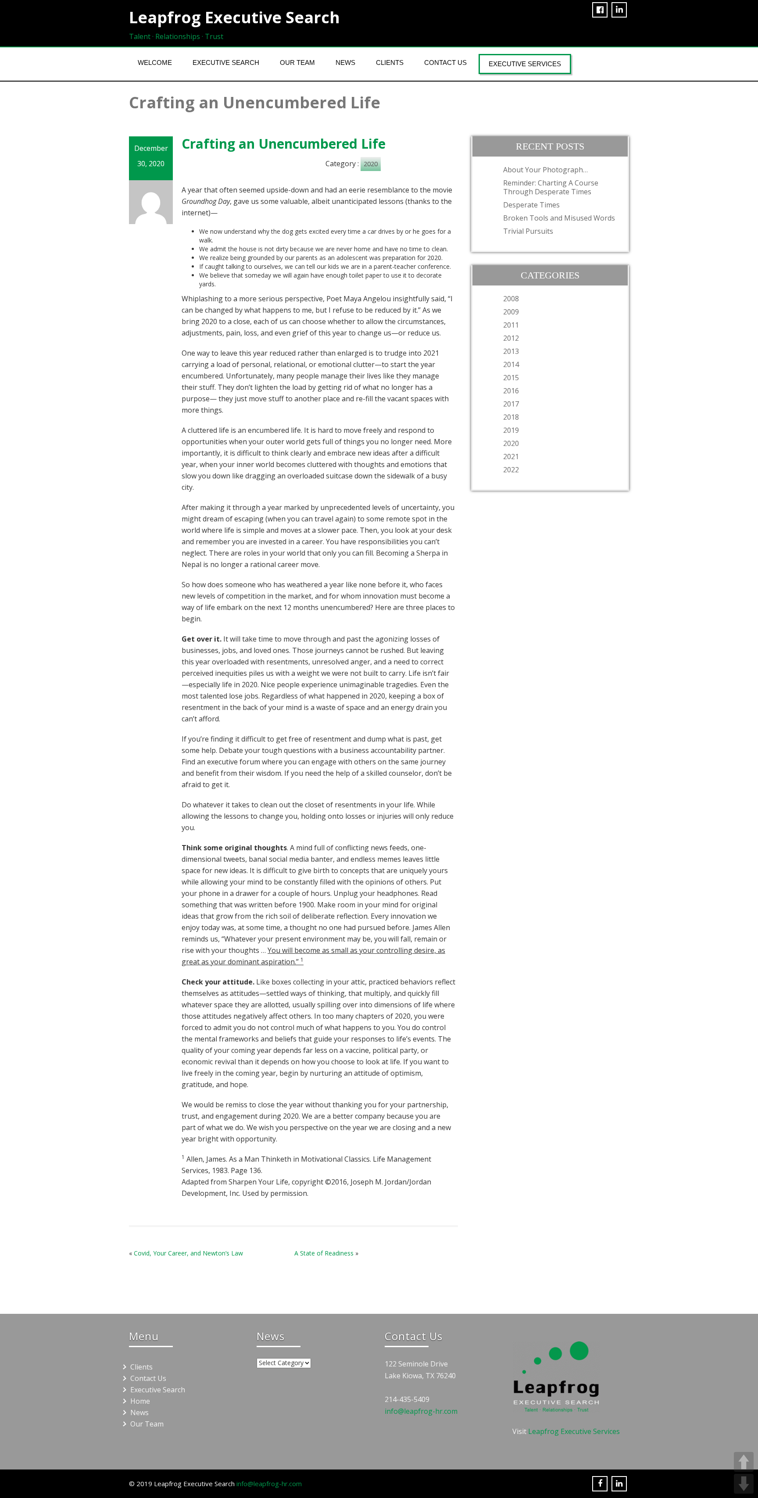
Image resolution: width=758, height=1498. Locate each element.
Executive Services (525, 64)
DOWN (744, 1484)
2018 (511, 417)
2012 (511, 338)
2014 (511, 364)
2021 (511, 456)
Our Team (297, 62)
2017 (511, 403)
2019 (511, 430)
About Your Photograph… (545, 169)
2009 (511, 311)
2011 (511, 325)
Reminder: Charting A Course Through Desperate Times (550, 187)
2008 (511, 298)
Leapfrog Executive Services (574, 1431)
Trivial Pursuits (528, 231)
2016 (511, 390)
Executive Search (226, 62)
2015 (511, 377)
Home (140, 1401)
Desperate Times (531, 204)
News (345, 62)
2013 (511, 351)
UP (744, 1462)
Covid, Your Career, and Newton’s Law (188, 1253)
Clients (390, 62)
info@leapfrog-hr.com (421, 1411)
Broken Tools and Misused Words (559, 218)
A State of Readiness (324, 1253)
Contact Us (445, 62)
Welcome (155, 62)
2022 (511, 469)
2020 (371, 164)
